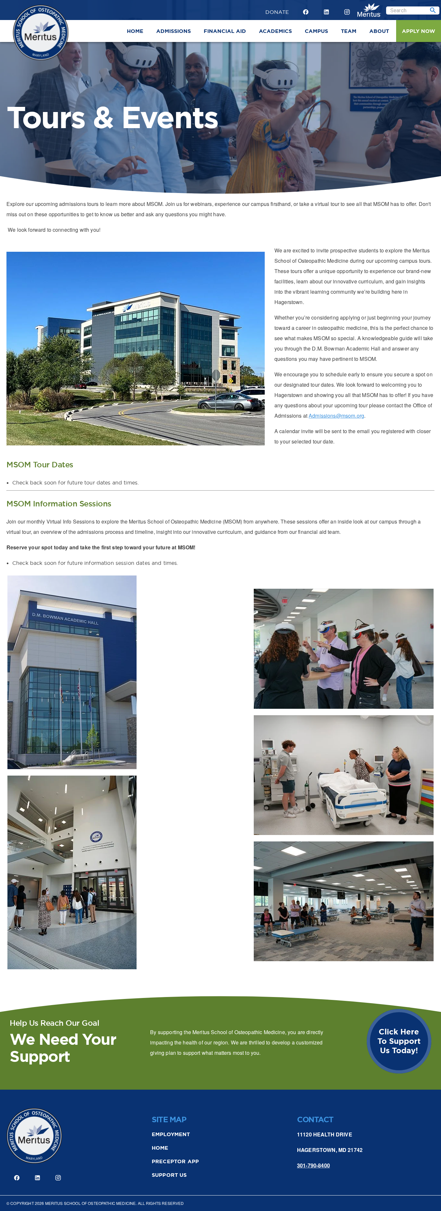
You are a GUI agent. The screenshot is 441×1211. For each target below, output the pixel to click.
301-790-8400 (313, 1165)
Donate (277, 11)
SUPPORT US (169, 1175)
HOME (160, 1148)
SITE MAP (169, 1119)
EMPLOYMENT (171, 1134)
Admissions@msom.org (336, 415)
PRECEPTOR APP (175, 1161)
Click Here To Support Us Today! (399, 1041)
